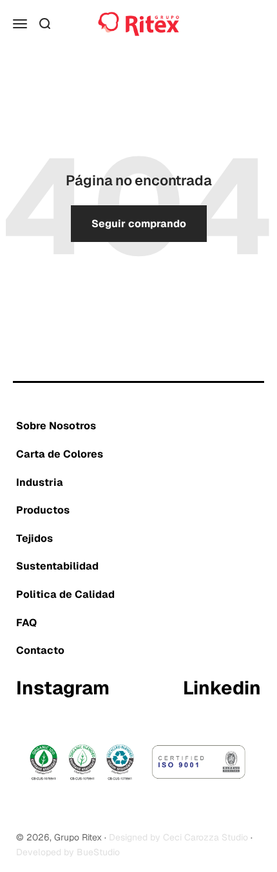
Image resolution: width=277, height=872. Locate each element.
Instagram (63, 688)
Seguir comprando (138, 223)
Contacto (40, 650)
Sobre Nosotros (56, 425)
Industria (39, 482)
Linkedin (222, 688)
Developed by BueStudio (68, 852)
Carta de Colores (59, 454)
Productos (43, 510)
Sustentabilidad (57, 566)
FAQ (26, 622)
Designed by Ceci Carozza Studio (178, 837)
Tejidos (34, 538)
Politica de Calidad (65, 594)
